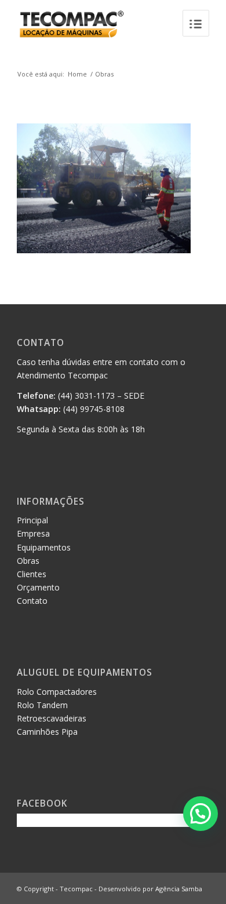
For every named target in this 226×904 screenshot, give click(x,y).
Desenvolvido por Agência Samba (150, 888)
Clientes (31, 573)
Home (77, 74)
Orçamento (38, 587)
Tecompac (76, 888)
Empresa (33, 533)
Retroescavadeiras (51, 718)
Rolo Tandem (42, 704)
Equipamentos (44, 547)
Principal (32, 520)
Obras (104, 74)
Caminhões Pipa (47, 731)
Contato (32, 600)
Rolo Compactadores (57, 691)
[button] (200, 813)
